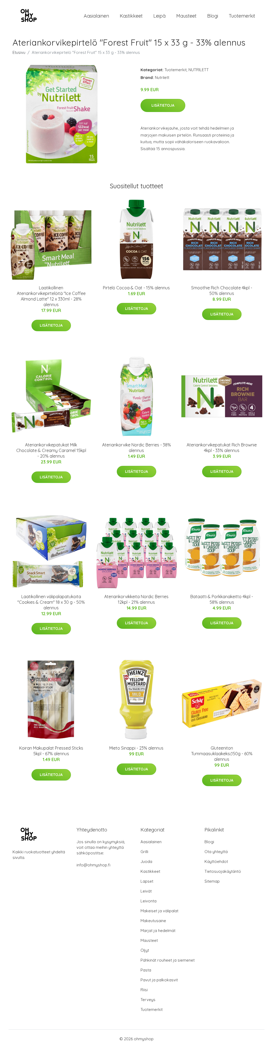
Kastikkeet (131, 16)
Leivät (146, 891)
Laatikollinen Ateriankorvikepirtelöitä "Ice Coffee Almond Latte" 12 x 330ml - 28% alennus (51, 296)
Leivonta (148, 900)
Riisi (144, 989)
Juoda (146, 861)
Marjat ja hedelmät (157, 930)
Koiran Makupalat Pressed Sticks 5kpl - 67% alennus (51, 750)
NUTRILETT (198, 69)
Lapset (146, 881)
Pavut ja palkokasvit (159, 979)
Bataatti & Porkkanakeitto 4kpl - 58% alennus (221, 599)
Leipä (159, 16)
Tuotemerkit (242, 16)
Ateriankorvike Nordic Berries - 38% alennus (136, 447)
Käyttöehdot (216, 861)
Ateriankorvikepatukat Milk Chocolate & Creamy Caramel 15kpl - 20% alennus (51, 450)
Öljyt (144, 950)
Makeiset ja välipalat (159, 910)
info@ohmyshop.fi (93, 864)
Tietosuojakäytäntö (222, 871)
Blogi (212, 16)
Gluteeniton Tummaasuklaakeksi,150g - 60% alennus (221, 753)
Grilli (144, 851)
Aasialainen (96, 16)
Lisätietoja (162, 105)
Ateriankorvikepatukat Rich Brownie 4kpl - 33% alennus (222, 447)
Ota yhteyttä (216, 851)
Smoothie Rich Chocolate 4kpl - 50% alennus (221, 290)
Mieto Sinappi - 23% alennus (136, 748)
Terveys (147, 999)
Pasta (145, 970)
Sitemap (212, 881)
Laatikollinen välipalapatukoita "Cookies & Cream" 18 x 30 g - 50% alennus (51, 602)
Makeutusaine (153, 920)
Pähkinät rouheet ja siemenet (167, 960)
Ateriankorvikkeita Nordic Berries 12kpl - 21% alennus (136, 599)
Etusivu (19, 52)
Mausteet (186, 16)
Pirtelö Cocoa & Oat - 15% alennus (136, 287)
